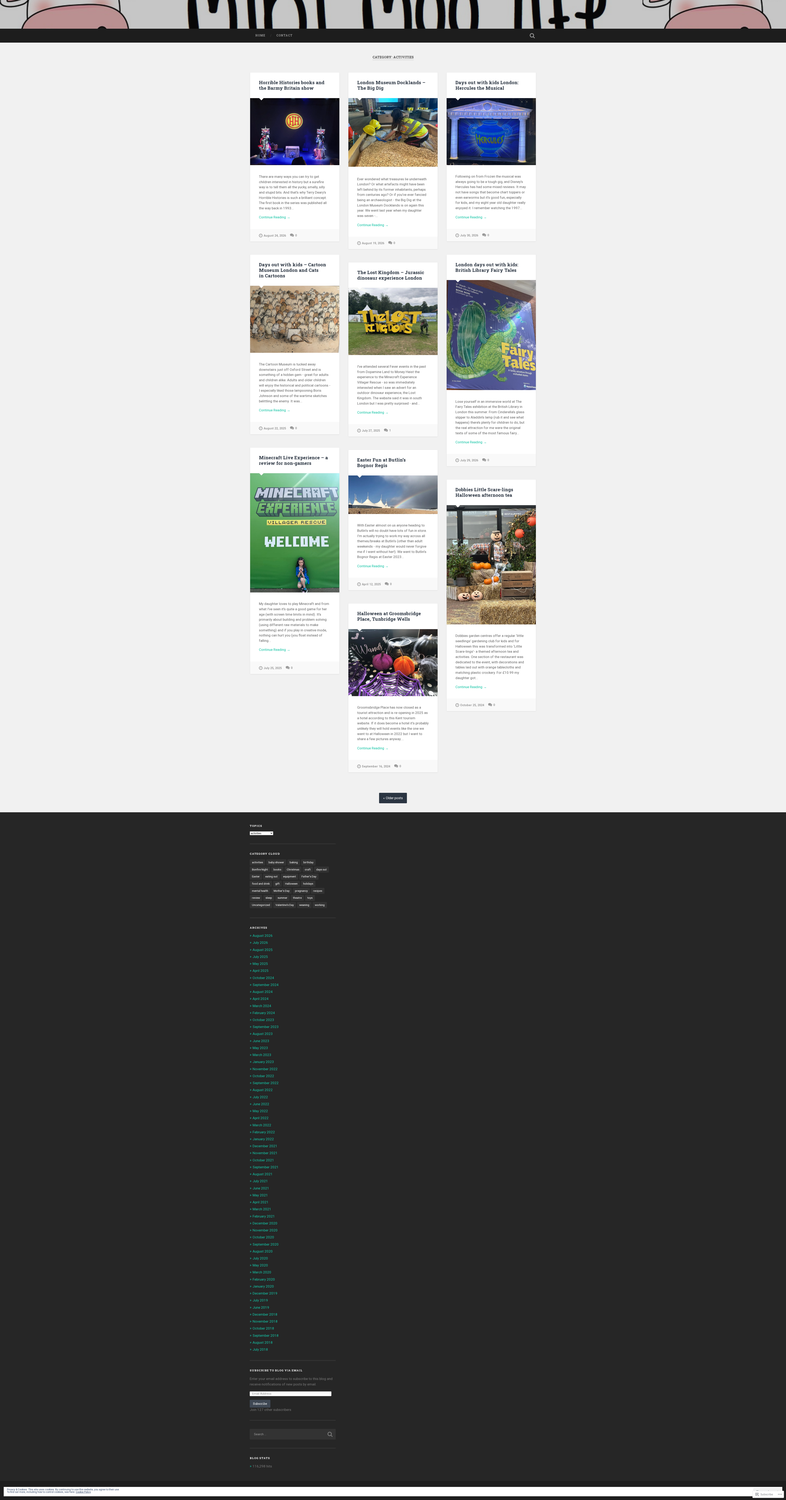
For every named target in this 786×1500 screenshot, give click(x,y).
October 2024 (263, 978)
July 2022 (260, 1097)
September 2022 (266, 1083)
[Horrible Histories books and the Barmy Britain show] (294, 131)
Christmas (293, 869)
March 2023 (262, 1055)
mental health (260, 890)
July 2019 (260, 1300)
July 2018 (260, 1349)
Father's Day (309, 876)
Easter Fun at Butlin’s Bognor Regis (381, 462)
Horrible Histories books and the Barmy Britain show (291, 85)
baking (294, 862)
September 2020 (266, 1244)
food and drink (261, 883)
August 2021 (263, 1174)
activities (257, 862)
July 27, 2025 (371, 430)
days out (321, 869)
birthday (308, 862)
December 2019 (265, 1293)
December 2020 (265, 1223)
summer (282, 897)
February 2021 (264, 1216)
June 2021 (261, 1188)
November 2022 (265, 1069)
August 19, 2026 (373, 243)
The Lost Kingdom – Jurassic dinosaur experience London (390, 275)
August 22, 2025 (275, 428)
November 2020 (265, 1230)
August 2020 (263, 1251)
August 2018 (263, 1342)
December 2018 (265, 1314)
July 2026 (260, 943)
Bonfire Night (260, 869)
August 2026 (263, 936)
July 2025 (260, 957)
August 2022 (263, 1090)
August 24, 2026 (275, 235)
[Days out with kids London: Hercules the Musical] (491, 131)
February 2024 (264, 1013)
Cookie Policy (83, 1492)
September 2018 (266, 1335)
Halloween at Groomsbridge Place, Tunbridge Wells (389, 616)
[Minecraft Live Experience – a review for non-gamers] (294, 532)
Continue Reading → (274, 217)
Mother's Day (281, 890)
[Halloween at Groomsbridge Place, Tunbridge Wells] (393, 662)
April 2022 (261, 1118)
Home (260, 35)
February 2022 (264, 1132)
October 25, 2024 (472, 705)
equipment (289, 876)
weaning (304, 905)
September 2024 (266, 985)
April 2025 (261, 971)
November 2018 (265, 1321)
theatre (297, 897)
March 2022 (262, 1125)
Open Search (532, 36)
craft (308, 869)
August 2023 (263, 1034)
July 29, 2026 (469, 460)
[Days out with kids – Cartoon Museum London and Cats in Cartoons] (294, 319)
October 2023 (263, 1020)
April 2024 (261, 999)
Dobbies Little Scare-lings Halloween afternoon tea (484, 492)
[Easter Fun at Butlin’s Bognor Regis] (393, 494)
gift (277, 883)
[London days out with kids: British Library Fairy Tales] (491, 335)
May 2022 (260, 1111)
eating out (271, 876)
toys (310, 897)
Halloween (291, 883)
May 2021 (260, 1195)
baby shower (276, 862)
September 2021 (266, 1167)
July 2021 (260, 1181)
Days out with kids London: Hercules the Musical (486, 85)
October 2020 (263, 1237)
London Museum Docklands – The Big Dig (391, 85)
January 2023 (263, 1062)
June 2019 (261, 1307)
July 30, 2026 (469, 235)
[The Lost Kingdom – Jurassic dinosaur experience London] (393, 321)
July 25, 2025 (273, 668)
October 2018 (263, 1328)
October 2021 (263, 1160)
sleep (268, 897)
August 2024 (263, 992)
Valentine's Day (285, 905)
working (320, 905)
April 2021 (261, 1202)
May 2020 (260, 1265)
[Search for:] (293, 1434)
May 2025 (260, 964)
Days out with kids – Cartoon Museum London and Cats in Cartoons (292, 270)
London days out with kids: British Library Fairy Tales (486, 267)
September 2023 (266, 1027)
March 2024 (262, 1006)
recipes (317, 890)
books (277, 869)
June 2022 (261, 1104)
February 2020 (264, 1279)
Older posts (394, 798)
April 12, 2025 (371, 584)
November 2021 (265, 1153)
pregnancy (301, 890)
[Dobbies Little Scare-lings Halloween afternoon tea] (491, 564)
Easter (256, 876)
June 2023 (261, 1041)
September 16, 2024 (376, 766)
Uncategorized (261, 905)
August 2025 (263, 950)
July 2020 (260, 1258)
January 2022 (263, 1139)
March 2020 (262, 1272)
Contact (284, 35)
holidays (308, 883)
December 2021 (265, 1146)
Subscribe (260, 1404)
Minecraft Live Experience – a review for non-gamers (293, 460)
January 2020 (263, 1286)
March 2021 (262, 1209)
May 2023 (260, 1048)
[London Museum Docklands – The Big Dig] (393, 133)
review (256, 897)
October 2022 (263, 1076)
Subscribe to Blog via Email (276, 1370)
